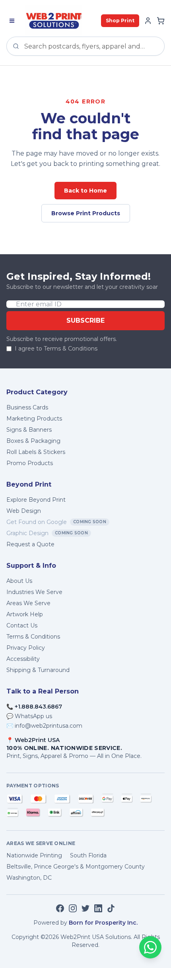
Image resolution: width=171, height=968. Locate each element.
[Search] (16, 46)
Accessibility (23, 658)
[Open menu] (12, 20)
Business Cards (27, 407)
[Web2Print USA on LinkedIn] (98, 908)
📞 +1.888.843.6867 (34, 706)
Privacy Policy (25, 647)
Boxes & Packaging (33, 440)
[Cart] (161, 21)
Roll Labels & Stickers (35, 452)
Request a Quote (30, 544)
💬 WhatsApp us (29, 716)
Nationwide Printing (34, 855)
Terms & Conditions (33, 636)
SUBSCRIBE (85, 320)
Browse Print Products (85, 213)
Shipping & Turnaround (38, 670)
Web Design (23, 510)
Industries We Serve (34, 592)
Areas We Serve (28, 603)
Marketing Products (34, 418)
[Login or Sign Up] (148, 21)
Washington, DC (29, 877)
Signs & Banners (29, 429)
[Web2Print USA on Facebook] (60, 908)
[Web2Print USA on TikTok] (111, 908)
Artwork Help (24, 614)
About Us (19, 580)
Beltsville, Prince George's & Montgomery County (75, 866)
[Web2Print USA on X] (85, 908)
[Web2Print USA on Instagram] (73, 908)
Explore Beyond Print (36, 499)
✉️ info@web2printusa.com (44, 725)
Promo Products (29, 463)
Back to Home (85, 190)
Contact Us (21, 625)
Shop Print (120, 20)
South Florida (88, 855)
